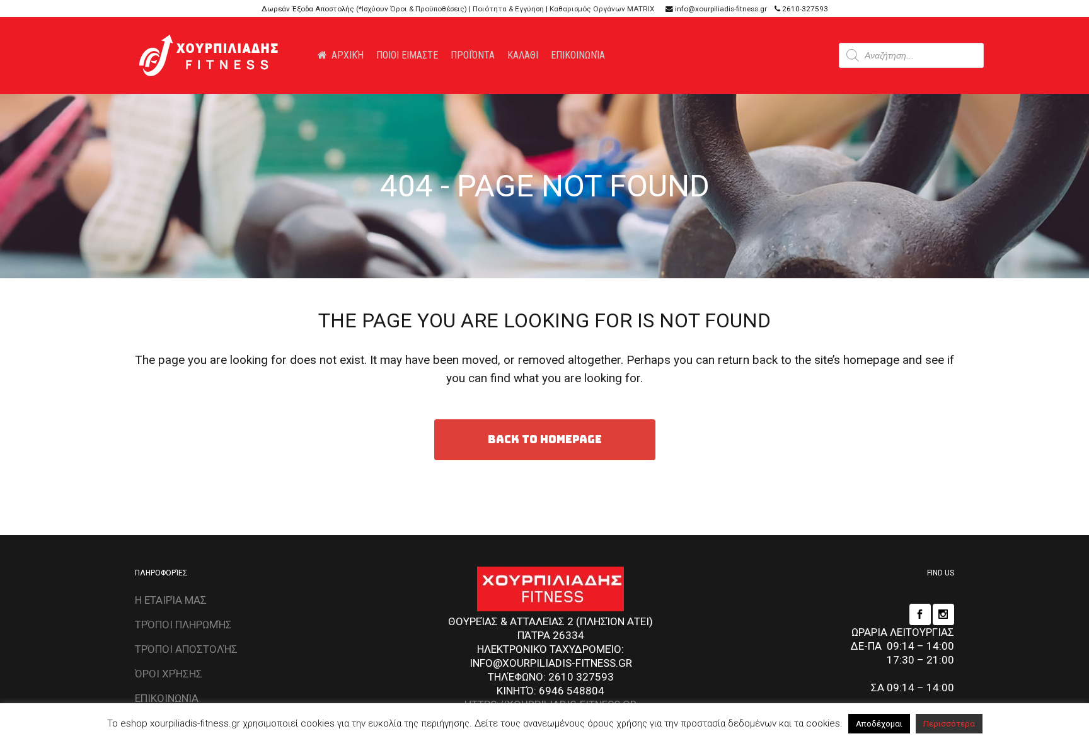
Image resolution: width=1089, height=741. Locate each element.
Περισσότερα (949, 723)
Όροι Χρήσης (168, 673)
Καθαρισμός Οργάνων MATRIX (602, 8)
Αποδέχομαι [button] (879, 723)
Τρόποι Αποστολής (186, 649)
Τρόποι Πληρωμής (183, 624)
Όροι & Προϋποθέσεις (427, 8)
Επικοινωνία (167, 698)
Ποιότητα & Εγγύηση (508, 8)
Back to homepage (545, 439)
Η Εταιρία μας (171, 600)
